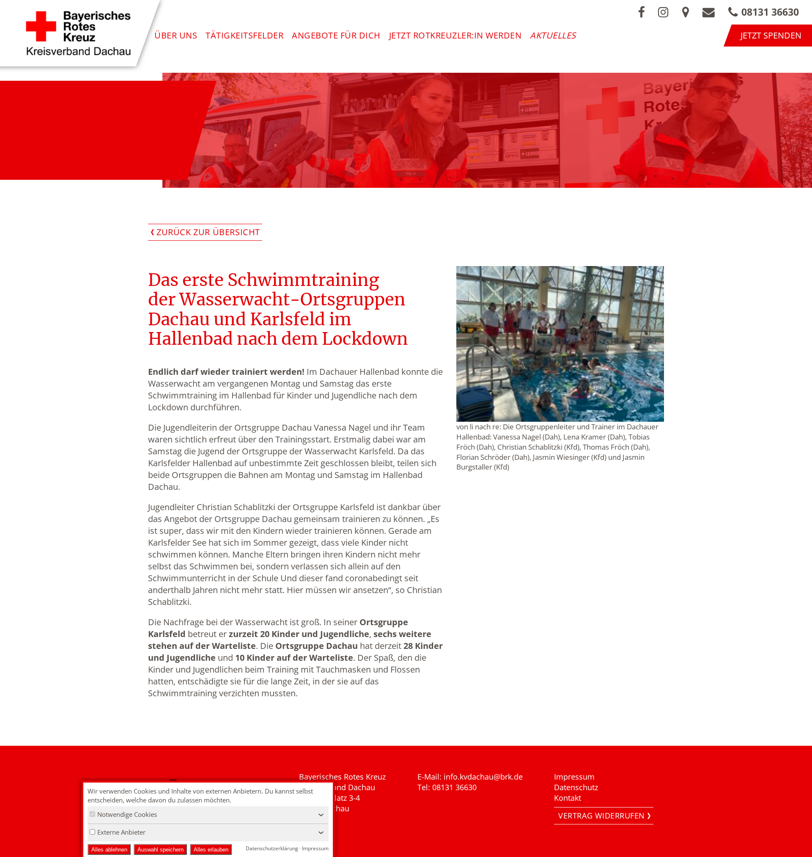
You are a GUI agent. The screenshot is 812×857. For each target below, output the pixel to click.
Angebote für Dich (336, 35)
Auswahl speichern (160, 849)
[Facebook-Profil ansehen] (641, 12)
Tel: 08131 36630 (447, 787)
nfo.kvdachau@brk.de (484, 777)
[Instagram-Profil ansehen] (663, 12)
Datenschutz (576, 787)
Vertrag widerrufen (601, 815)
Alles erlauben (211, 849)
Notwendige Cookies (127, 814)
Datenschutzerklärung (272, 848)
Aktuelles (553, 35)
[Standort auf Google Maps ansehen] (685, 12)
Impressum (574, 777)
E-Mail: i (431, 777)
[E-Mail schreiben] (708, 12)
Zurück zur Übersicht (208, 232)
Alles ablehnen (109, 849)
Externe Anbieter (121, 832)
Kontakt (567, 798)
